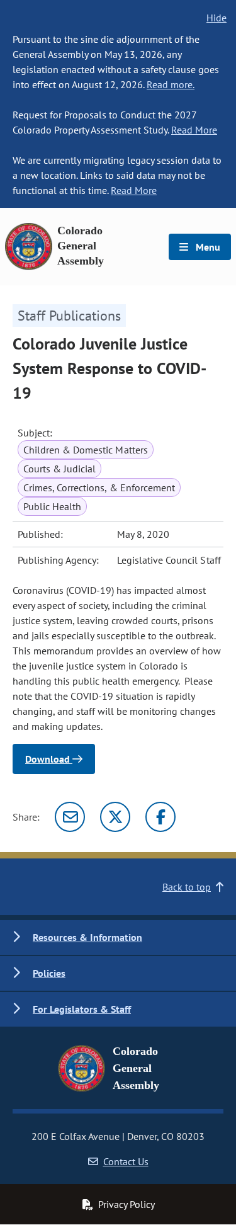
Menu (206, 247)
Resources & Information (87, 937)
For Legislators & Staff (82, 1009)
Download (48, 759)
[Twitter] (115, 817)
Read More (194, 129)
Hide (216, 17)
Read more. (170, 84)
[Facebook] (160, 817)
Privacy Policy (126, 1204)
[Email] (70, 817)
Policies (49, 973)
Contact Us (126, 1161)
